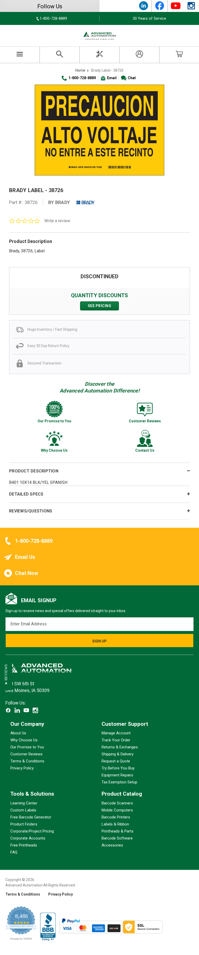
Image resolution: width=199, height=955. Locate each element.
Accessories (112, 845)
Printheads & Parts (117, 831)
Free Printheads (23, 845)
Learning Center (23, 803)
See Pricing (99, 306)
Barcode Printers (116, 817)
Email (112, 78)
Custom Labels (23, 810)
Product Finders (23, 824)
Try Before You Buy (118, 768)
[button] (6, 674)
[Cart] (179, 55)
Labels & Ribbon (115, 824)
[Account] (139, 55)
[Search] (59, 55)
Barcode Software (117, 838)
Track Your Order (116, 740)
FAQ (13, 852)
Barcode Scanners (117, 803)
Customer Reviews (26, 754)
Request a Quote (116, 761)
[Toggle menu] (20, 54)
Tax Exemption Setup (119, 782)
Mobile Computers (117, 810)
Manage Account (116, 733)
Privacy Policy (22, 768)
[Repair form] (99, 55)
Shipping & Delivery (117, 754)
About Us (18, 733)
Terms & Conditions (27, 761)
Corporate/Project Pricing (32, 831)
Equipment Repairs (117, 775)
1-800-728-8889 (82, 78)
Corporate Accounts (27, 838)
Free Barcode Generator (30, 817)
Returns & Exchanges (120, 747)
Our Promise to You (27, 747)
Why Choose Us (24, 740)
